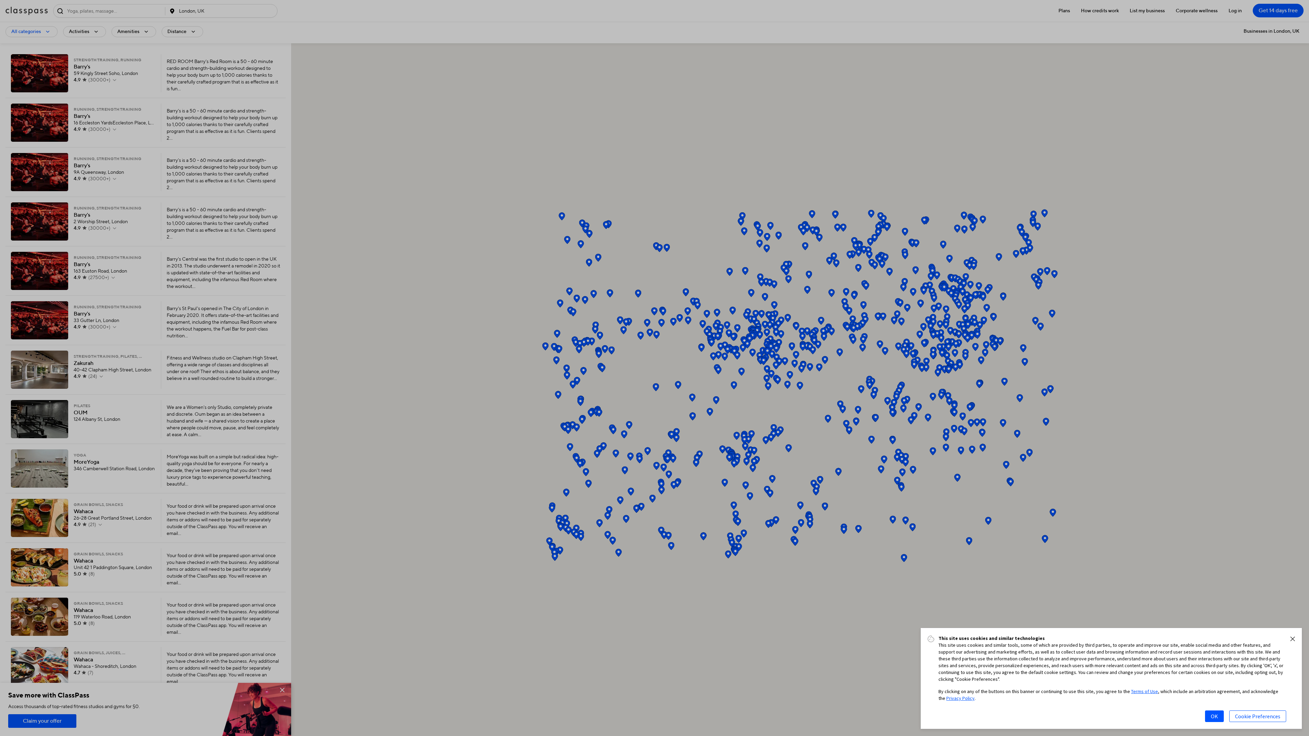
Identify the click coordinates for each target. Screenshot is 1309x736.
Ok (1214, 716)
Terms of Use (1144, 691)
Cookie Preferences (1257, 716)
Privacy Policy (960, 698)
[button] (1292, 639)
